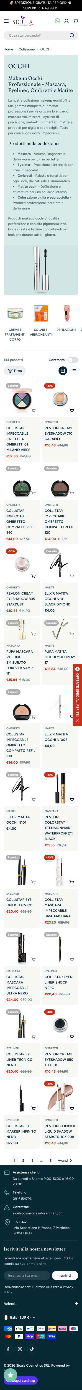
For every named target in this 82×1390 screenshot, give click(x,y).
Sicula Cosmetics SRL (33, 1365)
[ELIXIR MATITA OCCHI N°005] (60, 705)
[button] (77, 695)
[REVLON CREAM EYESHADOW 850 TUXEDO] (60, 1025)
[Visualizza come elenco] (73, 370)
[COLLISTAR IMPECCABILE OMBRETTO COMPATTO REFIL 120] (60, 481)
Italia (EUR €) (20, 1317)
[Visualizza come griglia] (62, 370)
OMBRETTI (13, 422)
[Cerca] (72, 35)
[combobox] (41, 35)
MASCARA (13, 645)
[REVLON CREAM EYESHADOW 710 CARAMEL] (60, 399)
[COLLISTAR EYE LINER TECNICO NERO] (22, 1025)
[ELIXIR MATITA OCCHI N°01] (22, 788)
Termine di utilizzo (46, 1287)
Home (8, 49)
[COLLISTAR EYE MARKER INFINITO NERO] (22, 1097)
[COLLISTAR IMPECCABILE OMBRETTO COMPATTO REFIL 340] (22, 481)
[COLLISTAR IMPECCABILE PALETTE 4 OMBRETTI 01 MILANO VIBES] (22, 399)
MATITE (49, 587)
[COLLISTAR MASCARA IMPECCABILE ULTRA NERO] (22, 948)
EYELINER (12, 893)
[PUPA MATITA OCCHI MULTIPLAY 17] (60, 629)
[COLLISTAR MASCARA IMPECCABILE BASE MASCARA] (60, 870)
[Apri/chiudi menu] (6, 21)
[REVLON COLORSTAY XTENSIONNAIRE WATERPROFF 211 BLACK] (60, 788)
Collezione (27, 49)
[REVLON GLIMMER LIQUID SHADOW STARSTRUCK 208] (60, 1097)
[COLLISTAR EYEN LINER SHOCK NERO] (60, 948)
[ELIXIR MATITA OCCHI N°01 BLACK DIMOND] (60, 564)
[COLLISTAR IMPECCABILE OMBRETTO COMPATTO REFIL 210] (22, 705)
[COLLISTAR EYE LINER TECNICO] (22, 870)
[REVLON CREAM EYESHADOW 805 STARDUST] (22, 564)
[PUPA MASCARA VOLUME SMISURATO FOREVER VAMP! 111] (22, 629)
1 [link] (14, 1160)
